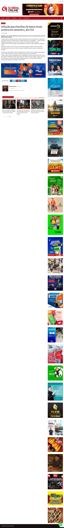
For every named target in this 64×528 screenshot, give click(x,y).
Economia (3, 23)
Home (3, 18)
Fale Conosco (26, 18)
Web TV (20, 18)
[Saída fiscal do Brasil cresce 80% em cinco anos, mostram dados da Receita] (37, 104)
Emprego (14, 18)
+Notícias (8, 18)
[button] (60, 524)
